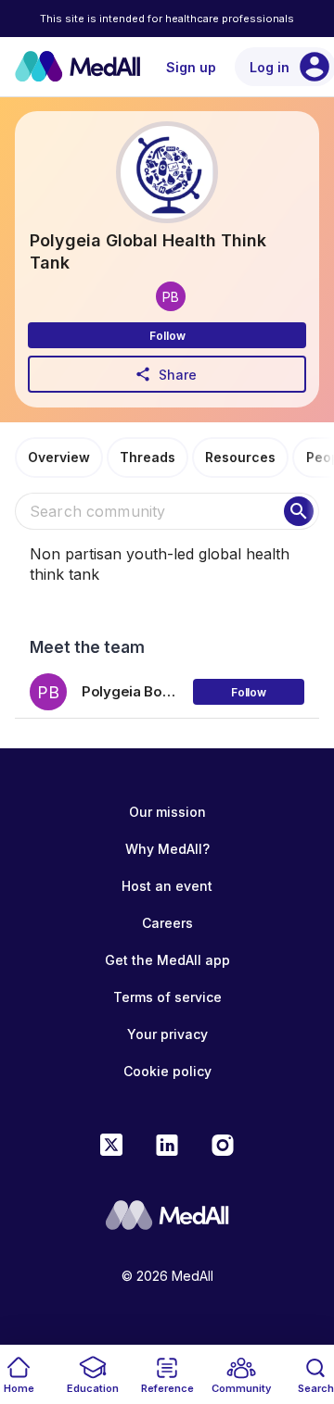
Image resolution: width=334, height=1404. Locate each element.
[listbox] (167, 684)
